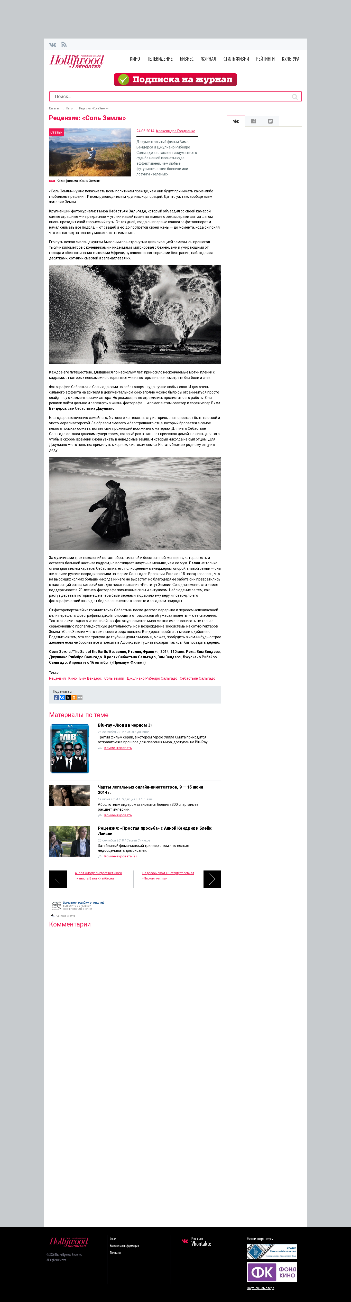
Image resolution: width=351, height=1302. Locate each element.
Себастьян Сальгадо (197, 678)
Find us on (201, 1242)
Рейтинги (265, 59)
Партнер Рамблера (260, 1288)
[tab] (236, 121)
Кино (135, 59)
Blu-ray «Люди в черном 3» (125, 725)
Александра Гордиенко (175, 131)
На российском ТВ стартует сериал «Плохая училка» (168, 875)
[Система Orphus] (80, 918)
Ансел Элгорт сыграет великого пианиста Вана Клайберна (98, 875)
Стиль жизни (236, 59)
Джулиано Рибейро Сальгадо (152, 678)
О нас (113, 1239)
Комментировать (118, 748)
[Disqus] (135, 998)
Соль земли (114, 678)
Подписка (115, 1253)
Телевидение (160, 59)
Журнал (208, 59)
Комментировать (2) (120, 856)
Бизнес (186, 59)
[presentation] (236, 121)
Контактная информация (124, 1246)
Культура (291, 59)
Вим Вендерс (90, 678)
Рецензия (57, 678)
